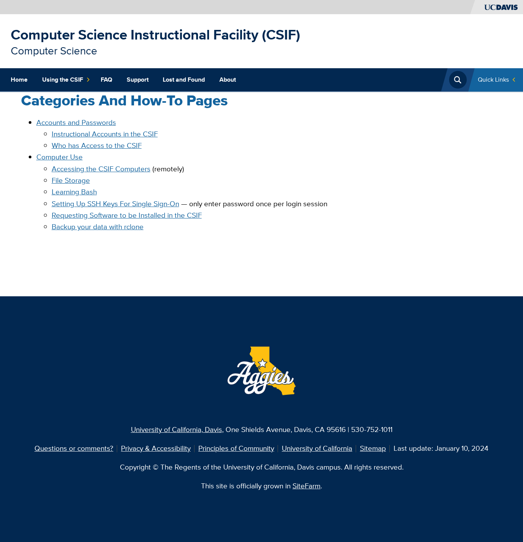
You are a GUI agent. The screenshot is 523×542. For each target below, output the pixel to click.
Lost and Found (184, 79)
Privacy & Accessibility (156, 448)
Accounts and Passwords (76, 122)
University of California (317, 448)
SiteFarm (306, 486)
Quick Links (493, 79)
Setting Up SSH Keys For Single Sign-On (115, 204)
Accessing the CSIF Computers (101, 169)
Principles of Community (236, 448)
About (227, 79)
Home (19, 79)
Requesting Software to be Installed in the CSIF (127, 215)
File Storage (71, 180)
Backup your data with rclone (98, 227)
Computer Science (54, 50)
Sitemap (373, 448)
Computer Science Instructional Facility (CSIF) (155, 34)
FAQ (106, 79)
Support (138, 79)
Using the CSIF (62, 79)
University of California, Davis (176, 429)
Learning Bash (74, 192)
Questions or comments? (73, 448)
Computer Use (59, 157)
